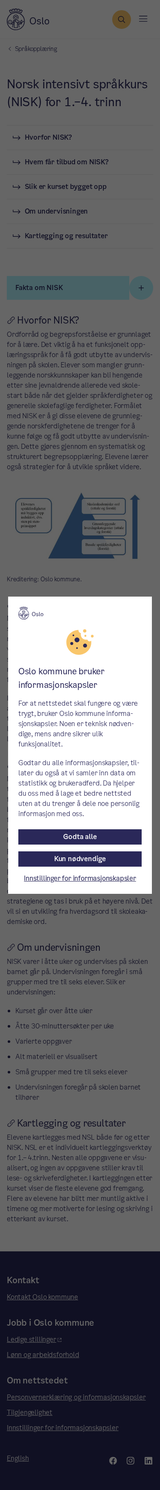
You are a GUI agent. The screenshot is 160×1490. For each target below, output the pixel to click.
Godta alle (79, 837)
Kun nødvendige (80, 859)
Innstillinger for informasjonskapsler (80, 878)
